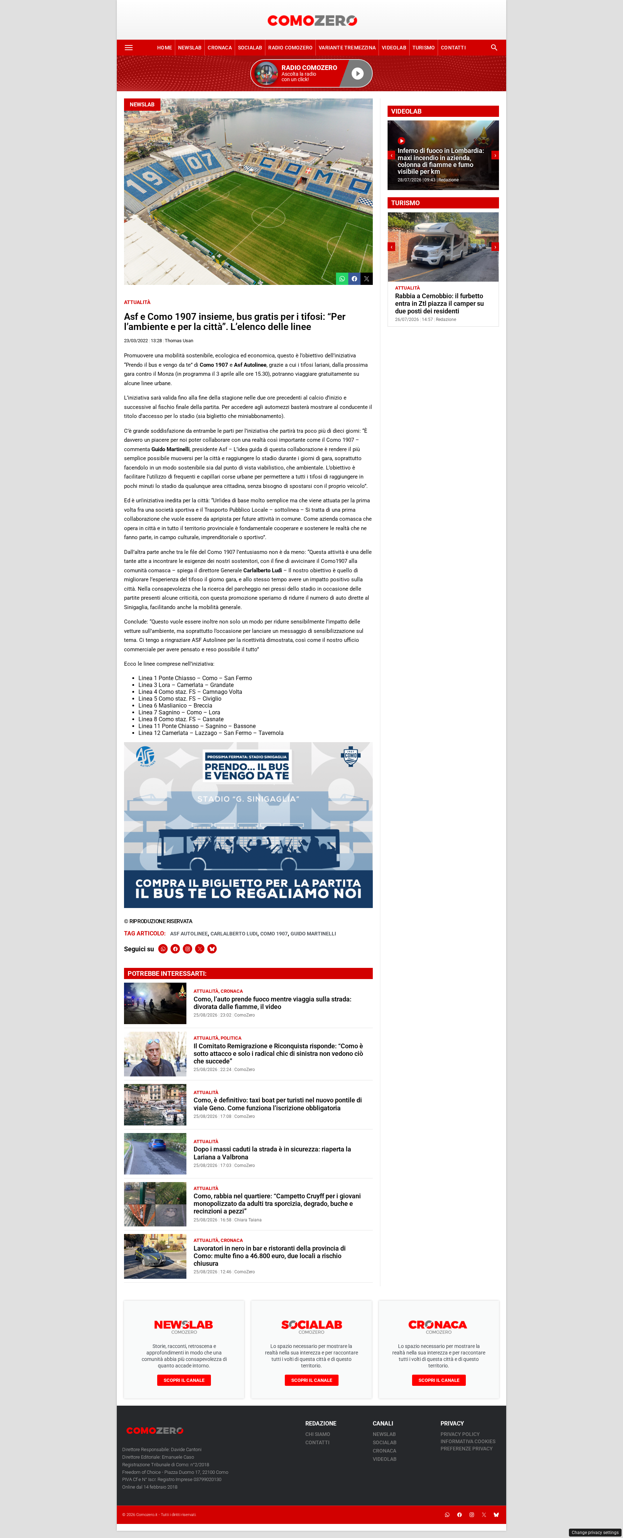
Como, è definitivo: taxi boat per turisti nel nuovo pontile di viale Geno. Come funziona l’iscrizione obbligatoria (278, 1104)
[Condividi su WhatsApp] (342, 279)
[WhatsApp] (163, 948)
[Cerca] (494, 47)
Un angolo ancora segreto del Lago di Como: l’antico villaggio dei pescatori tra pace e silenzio (441, 303)
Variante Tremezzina (347, 47)
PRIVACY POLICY (460, 1434)
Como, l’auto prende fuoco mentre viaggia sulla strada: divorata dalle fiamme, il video (273, 1003)
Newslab (190, 47)
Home (164, 47)
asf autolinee (189, 934)
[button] (311, 73)
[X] (199, 948)
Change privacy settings (595, 1532)
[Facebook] (175, 948)
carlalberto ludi (234, 934)
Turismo (423, 47)
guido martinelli (313, 934)
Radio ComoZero (290, 47)
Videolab (394, 47)
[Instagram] (187, 948)
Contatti (453, 47)
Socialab (250, 47)
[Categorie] (129, 47)
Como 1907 (274, 934)
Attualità (137, 302)
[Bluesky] (212, 948)
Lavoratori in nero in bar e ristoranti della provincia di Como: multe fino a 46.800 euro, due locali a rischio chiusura (270, 1256)
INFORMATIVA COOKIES (468, 1441)
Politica (231, 1038)
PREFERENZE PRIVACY (467, 1448)
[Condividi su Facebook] (354, 279)
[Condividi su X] (367, 279)
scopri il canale (184, 1380)
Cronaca (219, 47)
